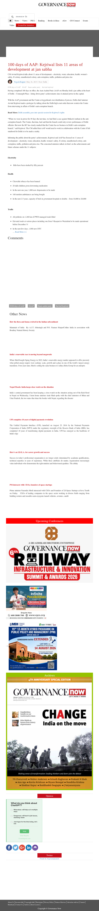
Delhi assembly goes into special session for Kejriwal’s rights (41, 112)
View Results (24, 836)
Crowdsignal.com (24, 838)
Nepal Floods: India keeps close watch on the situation (32, 387)
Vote (24, 831)
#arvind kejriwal (47, 87)
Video (12, 25)
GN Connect (75, 20)
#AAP (24, 87)
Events (85, 20)
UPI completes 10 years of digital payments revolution (31, 419)
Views (24, 20)
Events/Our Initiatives (26, 25)
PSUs (33, 20)
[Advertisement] (52, 53)
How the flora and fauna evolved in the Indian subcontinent (34, 321)
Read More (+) (20, 231)
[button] (12, 554)
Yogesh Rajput (19, 82)
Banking (41, 20)
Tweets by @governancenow (49, 859)
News (17, 20)
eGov (65, 20)
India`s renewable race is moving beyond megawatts (31, 354)
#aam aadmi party (34, 87)
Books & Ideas (53, 20)
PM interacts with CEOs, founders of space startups (31, 484)
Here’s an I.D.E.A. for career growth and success (30, 452)
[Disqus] (49, 271)
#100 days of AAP (14, 87)
